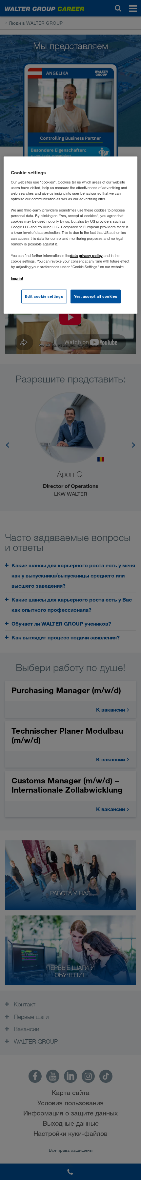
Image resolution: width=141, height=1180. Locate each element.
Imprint (17, 278)
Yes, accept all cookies (95, 296)
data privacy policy (86, 255)
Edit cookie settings (44, 296)
